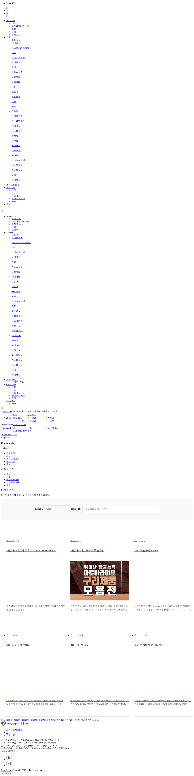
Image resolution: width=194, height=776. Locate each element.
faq (7, 732)
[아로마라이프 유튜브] (7, 8)
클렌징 (15, 141)
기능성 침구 (17, 131)
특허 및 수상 (17, 224)
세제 (14, 175)
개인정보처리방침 (14, 730)
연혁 (14, 32)
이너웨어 (16, 43)
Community (11, 385)
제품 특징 (16, 40)
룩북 (8, 204)
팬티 (14, 67)
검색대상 (39, 509)
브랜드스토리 (12, 185)
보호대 (15, 92)
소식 (14, 190)
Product (9, 232)
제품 (8, 37)
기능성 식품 (17, 170)
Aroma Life (11, 216)
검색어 (76, 509)
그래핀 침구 (17, 116)
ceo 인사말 (16, 23)
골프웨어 (16, 97)
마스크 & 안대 (18, 160)
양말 (14, 106)
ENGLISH (11, 3)
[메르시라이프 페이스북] (7, 11)
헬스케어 (16, 155)
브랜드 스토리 (13, 459)
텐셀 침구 (16, 126)
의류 (14, 87)
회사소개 (10, 20)
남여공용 (16, 82)
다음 (92, 720)
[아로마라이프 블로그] (7, 16)
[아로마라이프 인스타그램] (7, 13)
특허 (14, 29)
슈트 (14, 52)
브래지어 (16, 62)
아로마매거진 (18, 196)
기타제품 (49, 421)
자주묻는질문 (12, 482)
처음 (3, 720)
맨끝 (97, 720)
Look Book (11, 401)
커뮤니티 (10, 187)
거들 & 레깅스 (18, 72)
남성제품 (16, 77)
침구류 (15, 111)
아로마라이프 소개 (20, 26)
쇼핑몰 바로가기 (8, 751)
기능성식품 (18, 421)
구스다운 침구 (18, 121)
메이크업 (16, 145)
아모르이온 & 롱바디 (21, 48)
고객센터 (10, 735)
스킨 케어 (16, 150)
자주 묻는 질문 (18, 199)
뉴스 (14, 193)
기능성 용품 (17, 165)
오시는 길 (16, 34)
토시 (14, 101)
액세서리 (16, 180)
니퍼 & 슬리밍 (18, 57)
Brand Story (11, 379)
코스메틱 (49, 418)
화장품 (15, 136)
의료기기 (31, 421)
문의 (14, 201)
